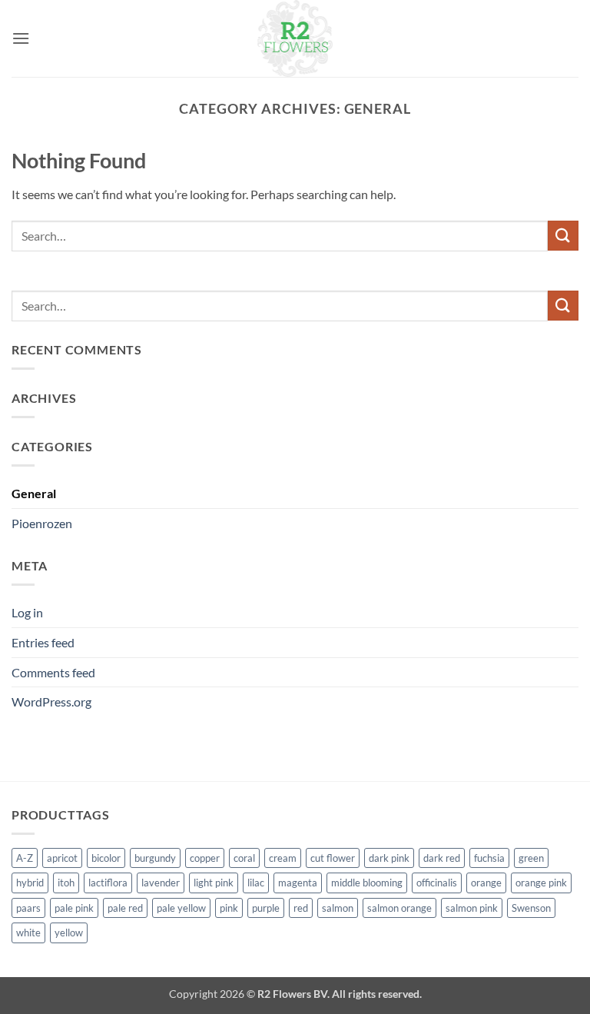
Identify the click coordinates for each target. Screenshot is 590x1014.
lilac (255, 882)
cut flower (332, 858)
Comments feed (53, 672)
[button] (21, 38)
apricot (62, 858)
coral (244, 858)
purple (266, 908)
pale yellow (181, 908)
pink (229, 908)
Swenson (531, 908)
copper (205, 858)
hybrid (30, 882)
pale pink (74, 908)
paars (28, 908)
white (28, 932)
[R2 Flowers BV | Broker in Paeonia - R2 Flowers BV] (295, 38)
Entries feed (43, 642)
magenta (297, 882)
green (531, 858)
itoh (66, 882)
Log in (27, 612)
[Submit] (563, 236)
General (34, 493)
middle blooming (367, 882)
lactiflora (108, 882)
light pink (214, 882)
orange (486, 882)
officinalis (436, 882)
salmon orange (399, 908)
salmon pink (472, 908)
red (300, 908)
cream (283, 858)
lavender (160, 882)
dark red (441, 858)
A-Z (24, 858)
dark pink (389, 858)
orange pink (541, 882)
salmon (337, 908)
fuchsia (489, 858)
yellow (69, 932)
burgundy (155, 858)
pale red (125, 908)
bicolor (106, 858)
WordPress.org (51, 701)
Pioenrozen (42, 523)
